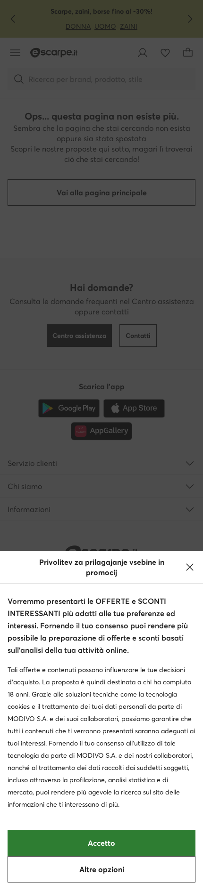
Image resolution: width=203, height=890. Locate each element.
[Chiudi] (189, 567)
